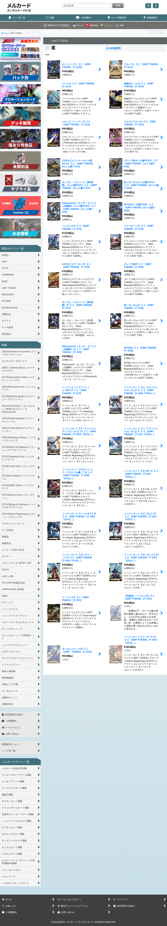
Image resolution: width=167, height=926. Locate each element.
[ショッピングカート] (148, 5)
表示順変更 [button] (115, 48)
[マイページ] (156, 5)
